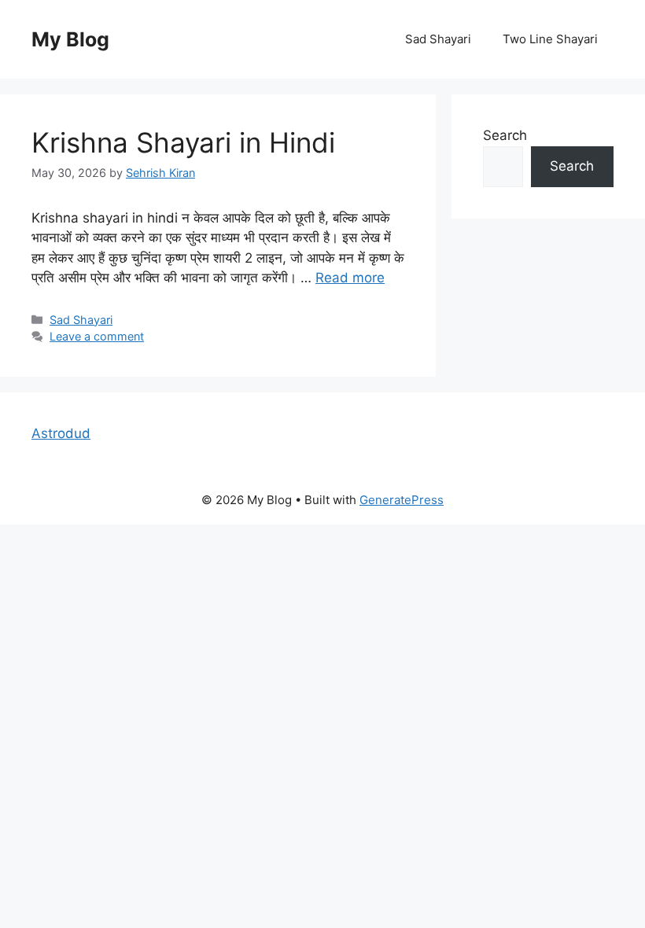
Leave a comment (97, 336)
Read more (350, 277)
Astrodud (60, 433)
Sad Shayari (438, 38)
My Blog (70, 39)
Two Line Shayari (550, 38)
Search (505, 135)
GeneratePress (401, 499)
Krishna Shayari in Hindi (183, 142)
